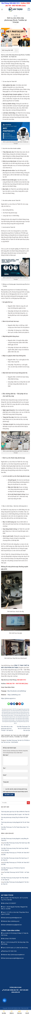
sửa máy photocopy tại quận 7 (8, 720)
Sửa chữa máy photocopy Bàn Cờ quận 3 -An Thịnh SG (15, 814)
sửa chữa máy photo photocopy (9, 713)
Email (5, 775)
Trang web (6, 782)
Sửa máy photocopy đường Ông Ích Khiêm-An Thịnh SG (14, 818)
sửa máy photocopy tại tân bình (9, 721)
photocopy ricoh (17, 712)
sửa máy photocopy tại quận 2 (22, 716)
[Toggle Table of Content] (15, 50)
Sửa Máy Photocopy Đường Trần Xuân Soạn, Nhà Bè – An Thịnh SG (15, 844)
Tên (4, 768)
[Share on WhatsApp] (8, 704)
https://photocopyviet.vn (8, 698)
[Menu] (2, 9)
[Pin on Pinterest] (19, 704)
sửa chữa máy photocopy (21, 713)
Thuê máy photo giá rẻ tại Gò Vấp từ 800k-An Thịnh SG (15, 811)
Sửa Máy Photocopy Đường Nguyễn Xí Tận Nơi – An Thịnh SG (15, 883)
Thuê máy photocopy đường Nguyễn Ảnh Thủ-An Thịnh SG (15, 823)
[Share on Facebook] (11, 704)
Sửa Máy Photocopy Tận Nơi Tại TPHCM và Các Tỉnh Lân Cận (23, 728)
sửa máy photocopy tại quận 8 (22, 720)
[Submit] (28, 802)
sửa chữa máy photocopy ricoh (21, 715)
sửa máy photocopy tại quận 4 (22, 718)
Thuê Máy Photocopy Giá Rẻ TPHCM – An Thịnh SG (15, 873)
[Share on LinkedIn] (22, 704)
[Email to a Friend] (17, 704)
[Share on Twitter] (14, 704)
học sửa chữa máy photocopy (15, 710)
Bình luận (6, 755)
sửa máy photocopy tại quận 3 (8, 718)
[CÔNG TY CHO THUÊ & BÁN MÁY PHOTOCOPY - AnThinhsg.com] (15, 9)
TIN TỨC (15, 15)
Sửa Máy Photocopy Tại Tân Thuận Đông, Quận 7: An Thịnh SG (15, 828)
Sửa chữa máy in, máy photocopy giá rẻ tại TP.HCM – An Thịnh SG (7, 728)
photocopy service (25, 712)
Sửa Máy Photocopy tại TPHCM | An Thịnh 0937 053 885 (15, 853)
